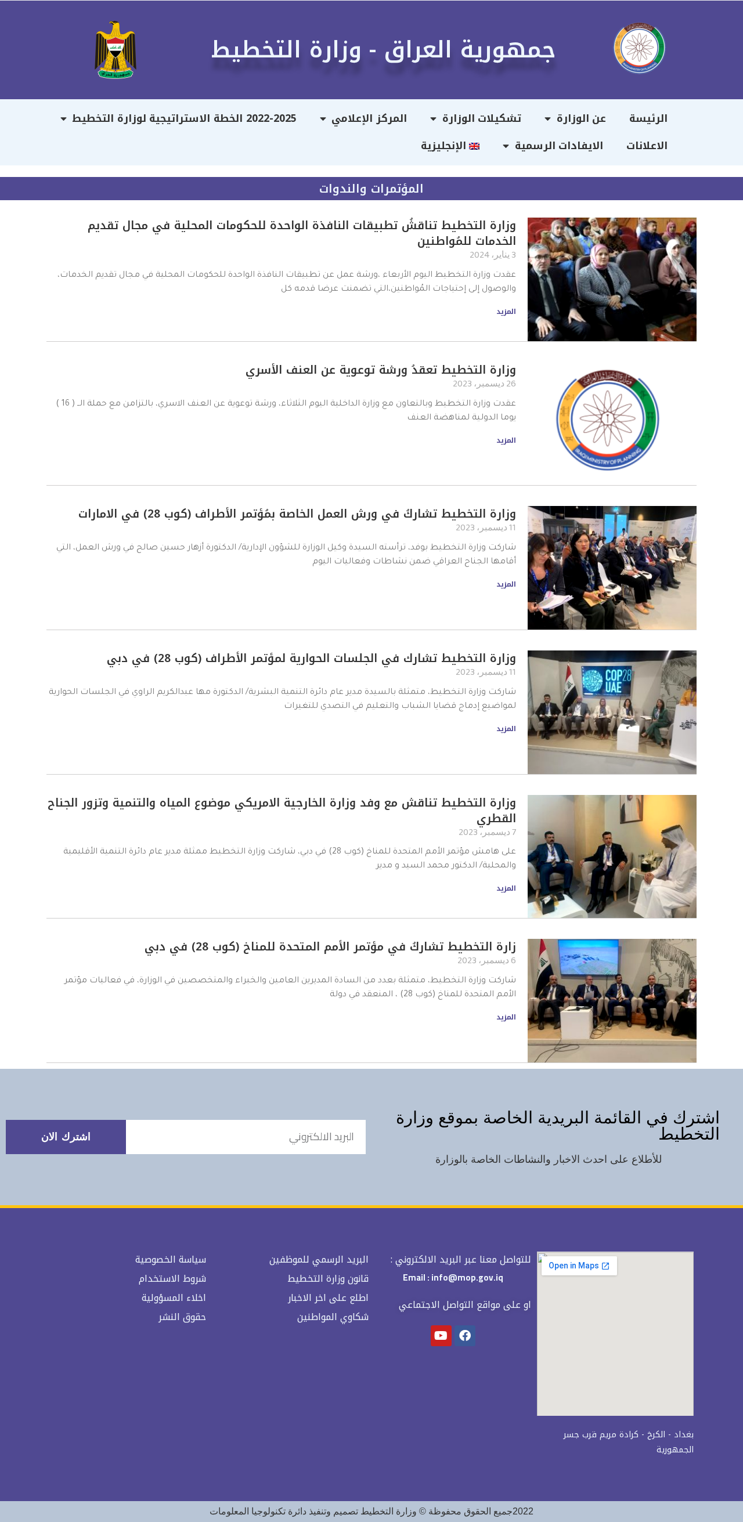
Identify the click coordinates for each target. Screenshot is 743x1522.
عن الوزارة (582, 118)
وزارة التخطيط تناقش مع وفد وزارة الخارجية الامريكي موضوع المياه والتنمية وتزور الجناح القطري (282, 810)
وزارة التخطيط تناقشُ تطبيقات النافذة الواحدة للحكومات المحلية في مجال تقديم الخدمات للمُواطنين (302, 233)
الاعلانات (647, 146)
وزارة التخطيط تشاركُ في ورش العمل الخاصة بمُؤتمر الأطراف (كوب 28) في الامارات (297, 514)
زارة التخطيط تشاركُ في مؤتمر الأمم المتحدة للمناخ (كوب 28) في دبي (330, 946)
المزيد (506, 311)
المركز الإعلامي (369, 118)
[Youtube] (441, 1335)
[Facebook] (465, 1335)
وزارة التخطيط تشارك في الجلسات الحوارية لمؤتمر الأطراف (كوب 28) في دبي (311, 658)
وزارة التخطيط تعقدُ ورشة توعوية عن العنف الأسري (381, 370)
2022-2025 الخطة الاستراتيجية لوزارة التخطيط (184, 118)
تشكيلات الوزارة (482, 118)
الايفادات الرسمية (559, 146)
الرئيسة (648, 118)
